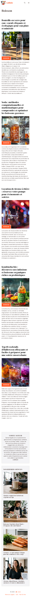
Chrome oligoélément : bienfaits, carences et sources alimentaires (14, 582)
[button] (25, 3)
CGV (17, 594)
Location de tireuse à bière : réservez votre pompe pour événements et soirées (15, 193)
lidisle (15, 460)
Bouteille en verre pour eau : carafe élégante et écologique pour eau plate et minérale (15, 24)
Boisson (6, 58)
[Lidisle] (3, 3)
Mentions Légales (10, 594)
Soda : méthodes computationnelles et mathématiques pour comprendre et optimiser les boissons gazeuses (15, 108)
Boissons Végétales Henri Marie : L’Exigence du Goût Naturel (13, 525)
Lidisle (10, 3)
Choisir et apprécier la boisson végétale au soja (13, 496)
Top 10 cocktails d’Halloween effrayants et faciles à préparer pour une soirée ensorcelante (15, 351)
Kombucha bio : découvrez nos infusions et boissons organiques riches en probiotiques (14, 271)
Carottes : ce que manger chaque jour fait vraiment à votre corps (14, 553)
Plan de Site (22, 594)
